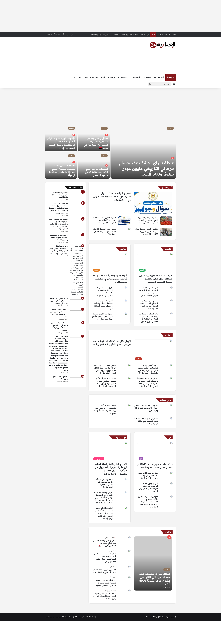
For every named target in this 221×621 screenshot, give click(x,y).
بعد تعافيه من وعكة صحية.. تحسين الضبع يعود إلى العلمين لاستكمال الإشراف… (104, 582)
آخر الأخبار (159, 77)
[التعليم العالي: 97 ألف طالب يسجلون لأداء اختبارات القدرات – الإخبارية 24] (124, 220)
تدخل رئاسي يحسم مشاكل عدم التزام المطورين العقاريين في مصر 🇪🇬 (104, 543)
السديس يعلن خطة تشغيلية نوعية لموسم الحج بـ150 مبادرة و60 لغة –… (146, 421)
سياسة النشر (49, 617)
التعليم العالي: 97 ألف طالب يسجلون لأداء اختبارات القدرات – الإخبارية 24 (104, 220)
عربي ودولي (124, 77)
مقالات (78, 77)
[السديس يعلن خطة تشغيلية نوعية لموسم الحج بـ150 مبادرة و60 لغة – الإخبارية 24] (171, 418)
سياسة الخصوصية (62, 617)
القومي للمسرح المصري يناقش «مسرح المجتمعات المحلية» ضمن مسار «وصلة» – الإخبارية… (148, 501)
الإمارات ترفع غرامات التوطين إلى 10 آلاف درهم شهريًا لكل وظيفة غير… (146, 408)
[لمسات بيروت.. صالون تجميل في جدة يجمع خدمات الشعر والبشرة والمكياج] (76, 326)
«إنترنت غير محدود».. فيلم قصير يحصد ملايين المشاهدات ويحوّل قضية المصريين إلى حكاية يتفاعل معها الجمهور (58, 224)
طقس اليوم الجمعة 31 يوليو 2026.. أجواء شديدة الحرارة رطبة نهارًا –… (104, 231)
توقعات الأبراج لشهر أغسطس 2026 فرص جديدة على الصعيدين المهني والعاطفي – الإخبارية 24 (104, 513)
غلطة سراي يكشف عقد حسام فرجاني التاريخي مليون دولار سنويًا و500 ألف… (146, 168)
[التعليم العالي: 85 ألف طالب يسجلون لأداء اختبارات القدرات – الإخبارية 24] (126, 479)
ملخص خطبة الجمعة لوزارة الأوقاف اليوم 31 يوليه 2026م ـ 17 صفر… (146, 231)
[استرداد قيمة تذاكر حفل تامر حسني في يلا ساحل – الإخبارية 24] (171, 473)
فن (103, 77)
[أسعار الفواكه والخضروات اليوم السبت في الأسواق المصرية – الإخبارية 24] (166, 220)
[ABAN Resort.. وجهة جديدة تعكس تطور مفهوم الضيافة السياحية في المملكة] (76, 312)
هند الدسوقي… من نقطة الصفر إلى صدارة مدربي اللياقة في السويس (59, 300)
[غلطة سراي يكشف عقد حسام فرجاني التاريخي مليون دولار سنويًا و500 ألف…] (143, 152)
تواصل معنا (73, 617)
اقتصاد (137, 77)
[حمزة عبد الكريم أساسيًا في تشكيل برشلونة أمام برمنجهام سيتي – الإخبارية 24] (126, 314)
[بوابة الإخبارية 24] (162, 45)
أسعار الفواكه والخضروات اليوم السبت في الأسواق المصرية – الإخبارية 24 (125, 34)
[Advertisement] (110, 16)
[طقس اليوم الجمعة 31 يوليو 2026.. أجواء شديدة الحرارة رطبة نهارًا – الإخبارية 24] (129, 229)
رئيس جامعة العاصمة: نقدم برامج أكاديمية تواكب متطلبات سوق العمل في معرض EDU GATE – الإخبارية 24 (103, 497)
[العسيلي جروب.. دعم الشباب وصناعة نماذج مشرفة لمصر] (94, 165)
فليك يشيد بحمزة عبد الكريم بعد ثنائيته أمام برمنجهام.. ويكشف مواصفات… (110, 278)
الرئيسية (170, 77)
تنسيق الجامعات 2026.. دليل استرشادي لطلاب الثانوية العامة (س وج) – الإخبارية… (112, 196)
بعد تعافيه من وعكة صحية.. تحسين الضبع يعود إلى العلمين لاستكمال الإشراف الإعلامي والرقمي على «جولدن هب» (58, 208)
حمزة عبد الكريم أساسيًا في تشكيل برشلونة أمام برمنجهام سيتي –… (102, 316)
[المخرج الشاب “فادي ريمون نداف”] (76, 379)
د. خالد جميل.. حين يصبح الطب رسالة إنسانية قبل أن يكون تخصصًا (104, 596)
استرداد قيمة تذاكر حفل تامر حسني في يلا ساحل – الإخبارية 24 (148, 475)
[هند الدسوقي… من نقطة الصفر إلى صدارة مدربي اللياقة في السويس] (76, 301)
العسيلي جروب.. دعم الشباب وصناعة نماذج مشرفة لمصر (96, 172)
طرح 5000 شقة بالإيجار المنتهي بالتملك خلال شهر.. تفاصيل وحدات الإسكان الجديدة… (156, 278)
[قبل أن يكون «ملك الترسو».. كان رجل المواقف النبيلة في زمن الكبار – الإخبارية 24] (171, 483)
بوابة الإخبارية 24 (151, 617)
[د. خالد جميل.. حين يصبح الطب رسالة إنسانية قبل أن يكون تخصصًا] (129, 590)
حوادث (148, 77)
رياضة (112, 77)
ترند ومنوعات (92, 77)
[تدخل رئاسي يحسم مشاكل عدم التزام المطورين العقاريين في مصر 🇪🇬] (129, 537)
